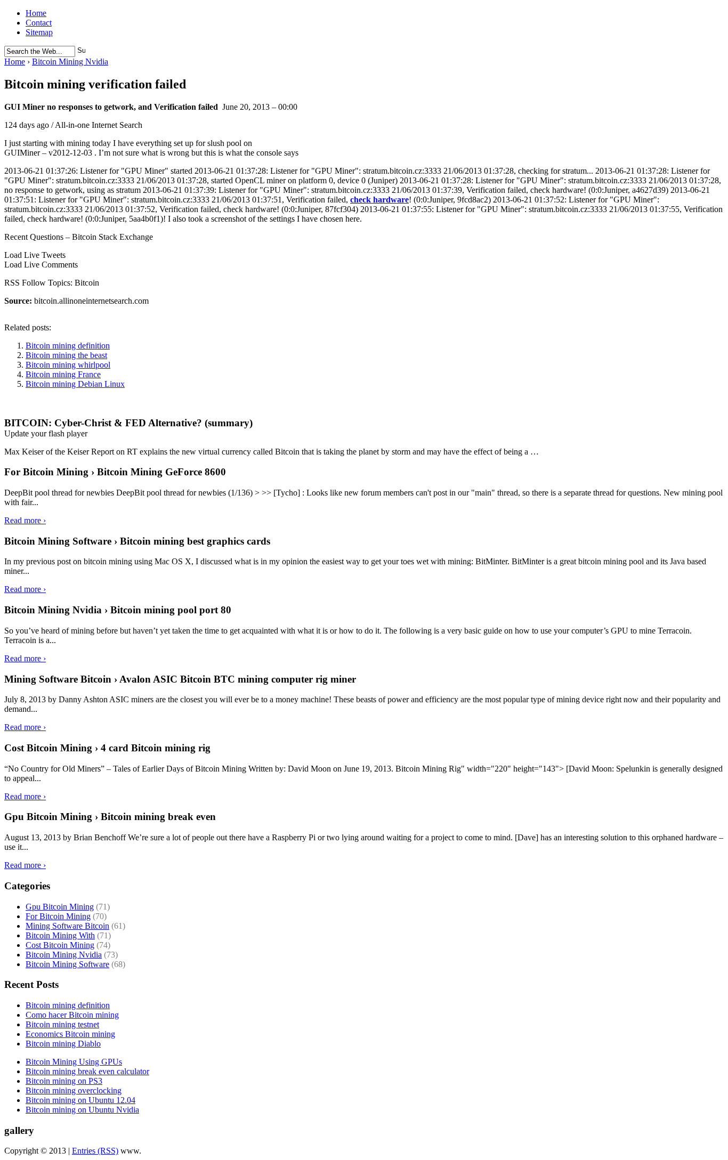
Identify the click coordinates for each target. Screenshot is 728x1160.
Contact (39, 22)
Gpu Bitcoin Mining (60, 906)
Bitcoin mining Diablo (63, 1043)
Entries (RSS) (95, 1150)
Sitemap (39, 32)
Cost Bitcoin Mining (60, 945)
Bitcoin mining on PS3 (64, 1080)
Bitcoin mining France (63, 374)
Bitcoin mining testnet (62, 1024)
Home (36, 13)
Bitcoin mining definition (68, 345)
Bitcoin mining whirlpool (68, 364)
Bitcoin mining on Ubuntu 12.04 (80, 1100)
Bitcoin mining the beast (66, 355)
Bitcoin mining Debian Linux (75, 383)
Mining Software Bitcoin (67, 925)
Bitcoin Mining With (60, 935)
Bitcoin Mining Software (67, 964)
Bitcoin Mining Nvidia (70, 61)
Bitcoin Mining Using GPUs (74, 1061)
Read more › (25, 520)
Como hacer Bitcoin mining (72, 1014)
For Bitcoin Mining (58, 916)
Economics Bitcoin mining (70, 1034)
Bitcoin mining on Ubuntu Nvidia (82, 1109)
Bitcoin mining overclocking (74, 1090)
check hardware (379, 199)
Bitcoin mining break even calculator (87, 1071)
